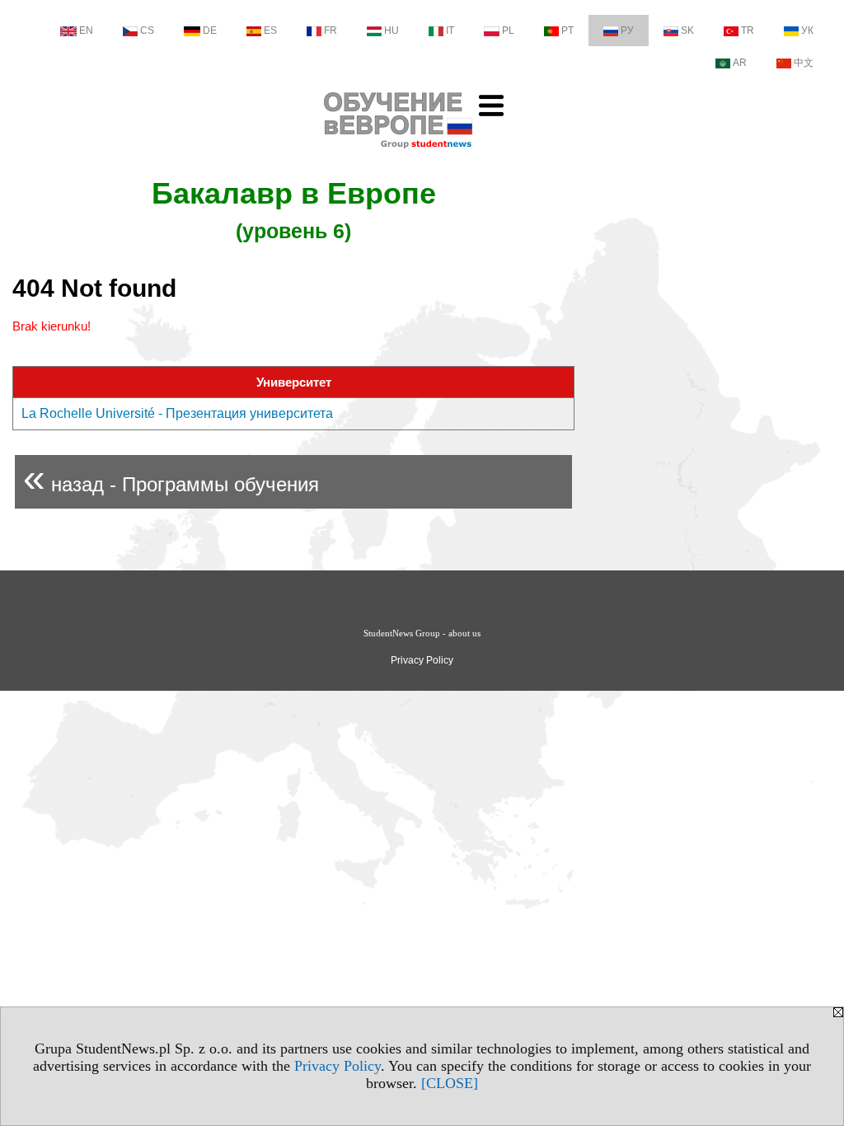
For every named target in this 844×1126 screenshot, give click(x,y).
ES (270, 30)
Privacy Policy (337, 1066)
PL (508, 30)
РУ (627, 30)
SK (687, 30)
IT (450, 30)
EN (86, 30)
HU (391, 30)
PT (567, 30)
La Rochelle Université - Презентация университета (177, 413)
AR (740, 62)
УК (807, 30)
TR (747, 30)
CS (147, 30)
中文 (804, 62)
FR (330, 30)
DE (210, 30)
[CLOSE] (449, 1083)
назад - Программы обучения (171, 478)
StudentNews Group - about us (422, 633)
